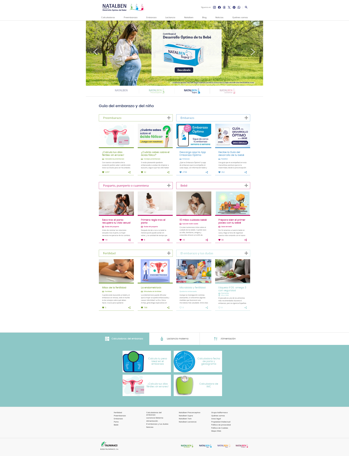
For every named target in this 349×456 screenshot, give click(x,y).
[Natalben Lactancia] (241, 446)
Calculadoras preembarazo (114, 159)
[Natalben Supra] (205, 446)
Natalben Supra (186, 416)
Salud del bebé (226, 226)
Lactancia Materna (154, 418)
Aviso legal (216, 419)
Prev (95, 51)
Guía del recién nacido (190, 224)
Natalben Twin (185, 419)
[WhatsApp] (239, 7)
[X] (229, 7)
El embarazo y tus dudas (157, 424)
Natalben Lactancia (187, 422)
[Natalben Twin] (223, 446)
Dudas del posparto (112, 226)
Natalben (188, 18)
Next (253, 51)
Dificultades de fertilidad (152, 291)
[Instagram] (214, 7)
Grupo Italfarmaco (219, 413)
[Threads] (224, 7)
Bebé (116, 425)
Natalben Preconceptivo (189, 413)
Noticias (219, 18)
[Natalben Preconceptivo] (186, 446)
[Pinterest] (234, 7)
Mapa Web (216, 431)
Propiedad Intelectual (220, 422)
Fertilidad (108, 291)
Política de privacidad (221, 425)
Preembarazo (130, 18)
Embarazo (151, 18)
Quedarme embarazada (188, 291)
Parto (116, 422)
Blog (204, 18)
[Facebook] (219, 7)
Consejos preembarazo (152, 159)
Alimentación (152, 421)
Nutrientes (225, 293)
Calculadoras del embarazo (154, 414)
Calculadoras (108, 18)
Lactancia (170, 18)
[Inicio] (124, 7)
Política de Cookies (219, 428)
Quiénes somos (240, 18)
